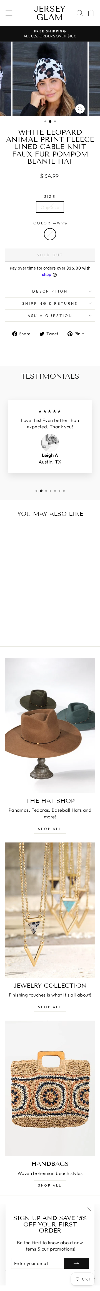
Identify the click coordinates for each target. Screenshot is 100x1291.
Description (50, 291)
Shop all (50, 829)
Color (50, 223)
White (50, 234)
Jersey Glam (49, 13)
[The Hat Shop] (50, 725)
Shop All (50, 1007)
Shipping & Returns (50, 303)
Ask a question (50, 315)
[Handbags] (50, 1088)
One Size (50, 207)
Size (50, 196)
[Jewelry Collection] (50, 910)
